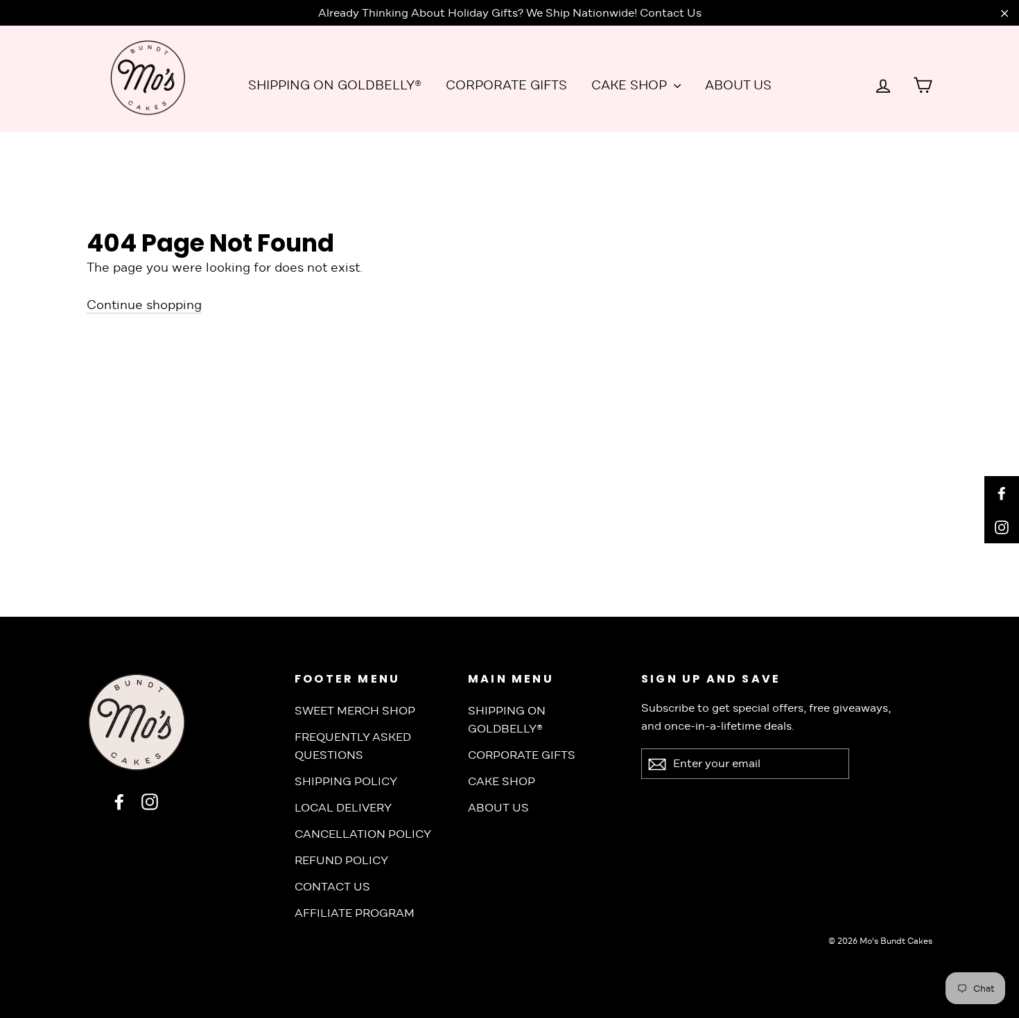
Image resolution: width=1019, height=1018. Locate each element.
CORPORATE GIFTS (506, 85)
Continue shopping (144, 305)
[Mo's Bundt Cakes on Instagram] (149, 801)
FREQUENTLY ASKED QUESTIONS (353, 746)
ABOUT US (738, 85)
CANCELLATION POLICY (363, 834)
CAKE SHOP (630, 85)
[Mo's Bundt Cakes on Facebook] (119, 801)
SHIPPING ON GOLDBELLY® (334, 85)
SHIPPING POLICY (346, 781)
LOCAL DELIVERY (343, 807)
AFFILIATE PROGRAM (355, 913)
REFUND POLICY (341, 860)
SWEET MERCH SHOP (355, 710)
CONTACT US (332, 886)
